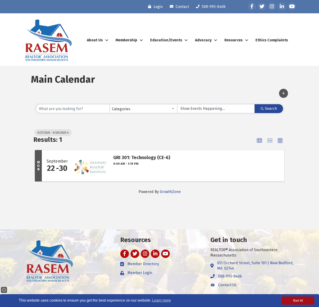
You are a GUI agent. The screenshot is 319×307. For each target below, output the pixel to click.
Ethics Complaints (271, 40)
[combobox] (143, 108)
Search (271, 108)
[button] (283, 93)
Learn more (161, 300)
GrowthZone (170, 191)
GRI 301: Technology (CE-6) (141, 157)
